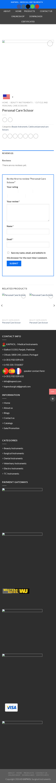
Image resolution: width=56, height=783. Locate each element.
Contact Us (46, 11)
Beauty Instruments (22, 102)
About (7, 11)
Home (18, 11)
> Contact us (8, 418)
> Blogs (6, 412)
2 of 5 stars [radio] (23, 191)
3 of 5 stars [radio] (38, 191)
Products (29, 11)
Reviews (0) (7, 153)
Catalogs (8, 423)
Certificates (28, 21)
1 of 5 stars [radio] (10, 191)
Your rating (12, 187)
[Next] (54, 311)
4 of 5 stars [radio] (13, 196)
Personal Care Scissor (11, 322)
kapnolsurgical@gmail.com (17, 386)
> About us (7, 407)
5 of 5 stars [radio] (31, 196)
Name (10, 226)
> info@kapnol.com (11, 381)
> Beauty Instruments (12, 448)
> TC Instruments (10, 473)
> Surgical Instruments (13, 453)
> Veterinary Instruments (14, 463)
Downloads (35, 16)
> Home (6, 402)
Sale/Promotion (11, 428)
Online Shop (17, 16)
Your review (13, 201)
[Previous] (2, 311)
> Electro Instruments (12, 468)
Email (10, 239)
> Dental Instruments (12, 458)
